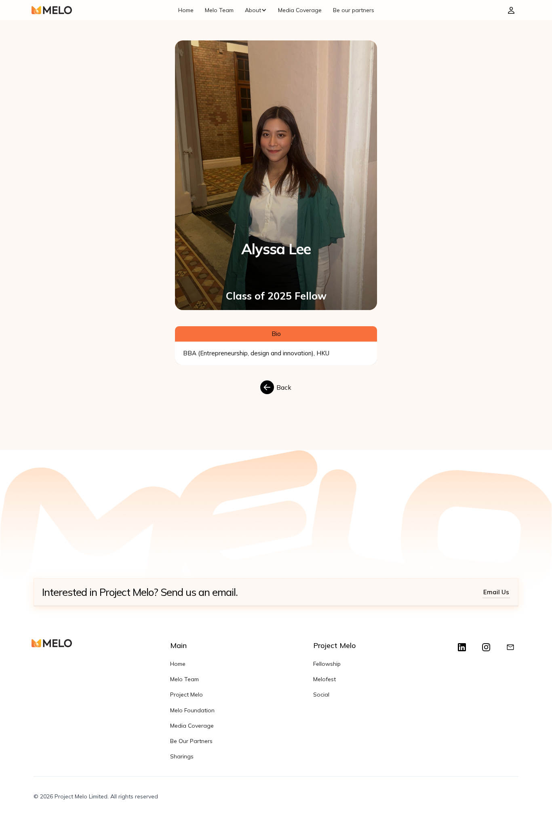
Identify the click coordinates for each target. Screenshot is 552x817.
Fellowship (327, 663)
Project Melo (186, 694)
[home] (52, 10)
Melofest (324, 679)
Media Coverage (300, 10)
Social (321, 694)
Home (186, 10)
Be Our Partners (191, 741)
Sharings (182, 756)
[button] (256, 10)
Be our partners (353, 10)
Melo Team (219, 10)
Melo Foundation (192, 710)
